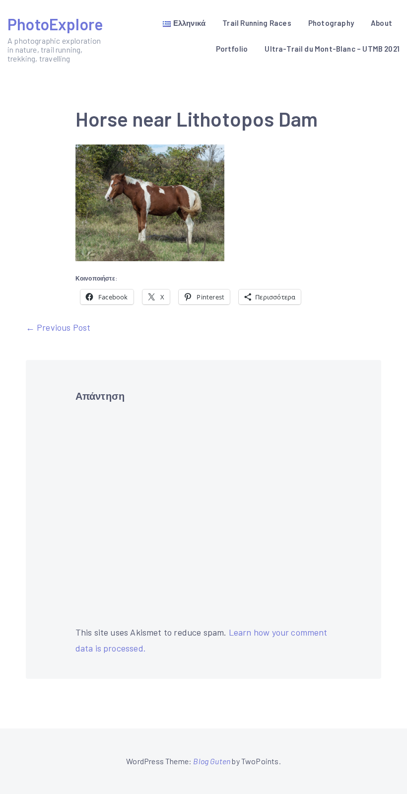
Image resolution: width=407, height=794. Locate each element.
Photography (331, 22)
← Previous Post (58, 327)
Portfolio (232, 48)
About (381, 22)
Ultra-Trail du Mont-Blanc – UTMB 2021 (332, 48)
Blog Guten (211, 761)
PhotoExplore (55, 23)
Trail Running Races (256, 22)
